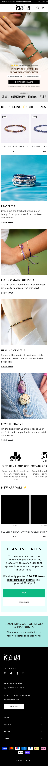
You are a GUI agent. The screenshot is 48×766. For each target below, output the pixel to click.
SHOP (24, 593)
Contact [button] (14, 706)
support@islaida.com (11, 699)
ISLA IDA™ (27, 760)
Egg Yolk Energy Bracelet (15, 146)
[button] (36, 8)
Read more (24, 602)
